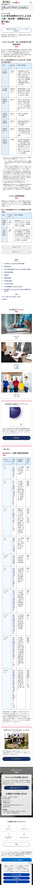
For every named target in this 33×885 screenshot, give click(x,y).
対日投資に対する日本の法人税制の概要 (14, 263)
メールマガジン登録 (15, 860)
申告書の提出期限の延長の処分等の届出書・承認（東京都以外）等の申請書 (13, 684)
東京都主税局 (28, 482)
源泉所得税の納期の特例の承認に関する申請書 (13, 623)
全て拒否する (16, 878)
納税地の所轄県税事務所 (28, 674)
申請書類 (4, 299)
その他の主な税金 (8, 283)
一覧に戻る (6, 449)
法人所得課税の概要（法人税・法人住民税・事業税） (17, 269)
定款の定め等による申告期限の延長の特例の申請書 (13, 600)
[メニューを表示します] (30, 3)
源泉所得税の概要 (8, 272)
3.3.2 (20, 95)
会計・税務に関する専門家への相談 (11, 297)
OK (16, 881)
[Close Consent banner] (30, 863)
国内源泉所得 (7, 266)
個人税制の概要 (8, 281)
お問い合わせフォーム (16, 788)
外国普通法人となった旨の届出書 (13, 544)
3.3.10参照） (23, 153)
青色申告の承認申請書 (13, 559)
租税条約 (6, 275)
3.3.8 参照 (21, 124)
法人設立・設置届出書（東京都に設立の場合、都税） (13, 492)
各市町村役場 (28, 510)
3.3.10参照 (24, 240)
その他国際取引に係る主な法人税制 (13, 286)
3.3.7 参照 (21, 115)
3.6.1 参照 (21, 226)
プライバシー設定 (16, 874)
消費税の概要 (7, 278)
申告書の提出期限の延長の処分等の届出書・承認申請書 (13, 648)
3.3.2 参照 (24, 81)
